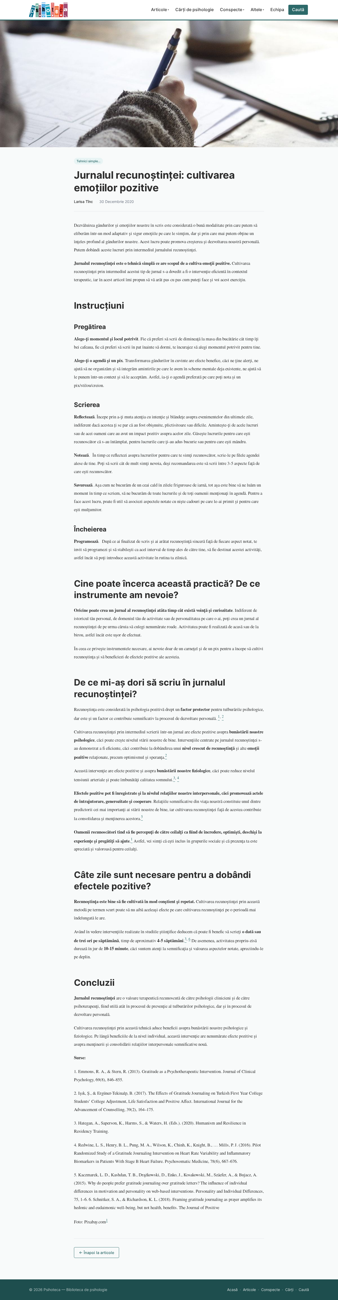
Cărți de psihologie (194, 9)
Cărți (289, 1289)
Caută (298, 9)
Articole (160, 9)
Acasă (232, 1289)
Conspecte (232, 9)
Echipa (277, 9)
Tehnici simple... (88, 161)
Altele (257, 9)
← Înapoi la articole (96, 1252)
